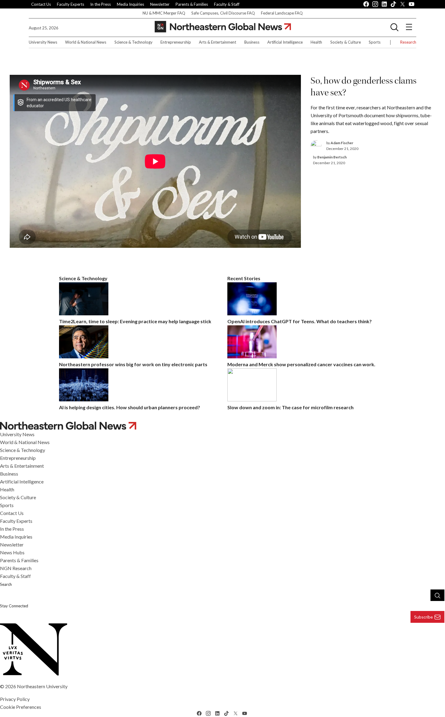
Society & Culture (345, 42)
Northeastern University (42, 686)
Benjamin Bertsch (332, 157)
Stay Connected (14, 605)
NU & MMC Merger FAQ (164, 13)
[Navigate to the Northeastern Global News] (223, 27)
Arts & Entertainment (217, 42)
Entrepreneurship (175, 42)
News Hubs (12, 552)
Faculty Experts (70, 4)
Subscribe (423, 616)
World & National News (85, 42)
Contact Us (41, 4)
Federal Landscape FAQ (282, 13)
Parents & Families (192, 4)
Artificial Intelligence (285, 42)
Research (408, 42)
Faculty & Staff (226, 4)
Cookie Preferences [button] (20, 707)
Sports (375, 42)
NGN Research (15, 568)
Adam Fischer (342, 143)
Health (316, 42)
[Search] (437, 595)
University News (43, 42)
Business (251, 42)
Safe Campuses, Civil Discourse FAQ (223, 13)
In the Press (100, 4)
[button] (394, 27)
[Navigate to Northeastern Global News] (222, 425)
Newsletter (160, 4)
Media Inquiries (130, 4)
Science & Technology (133, 42)
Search (6, 584)
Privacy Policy (15, 699)
